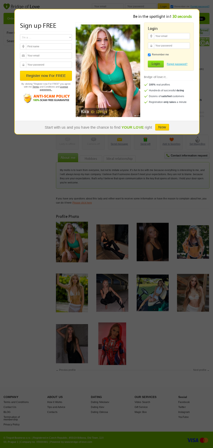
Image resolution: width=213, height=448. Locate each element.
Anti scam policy (46, 98)
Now (162, 127)
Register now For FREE (46, 76)
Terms (35, 86)
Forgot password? (177, 64)
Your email (23, 46)
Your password (23, 65)
